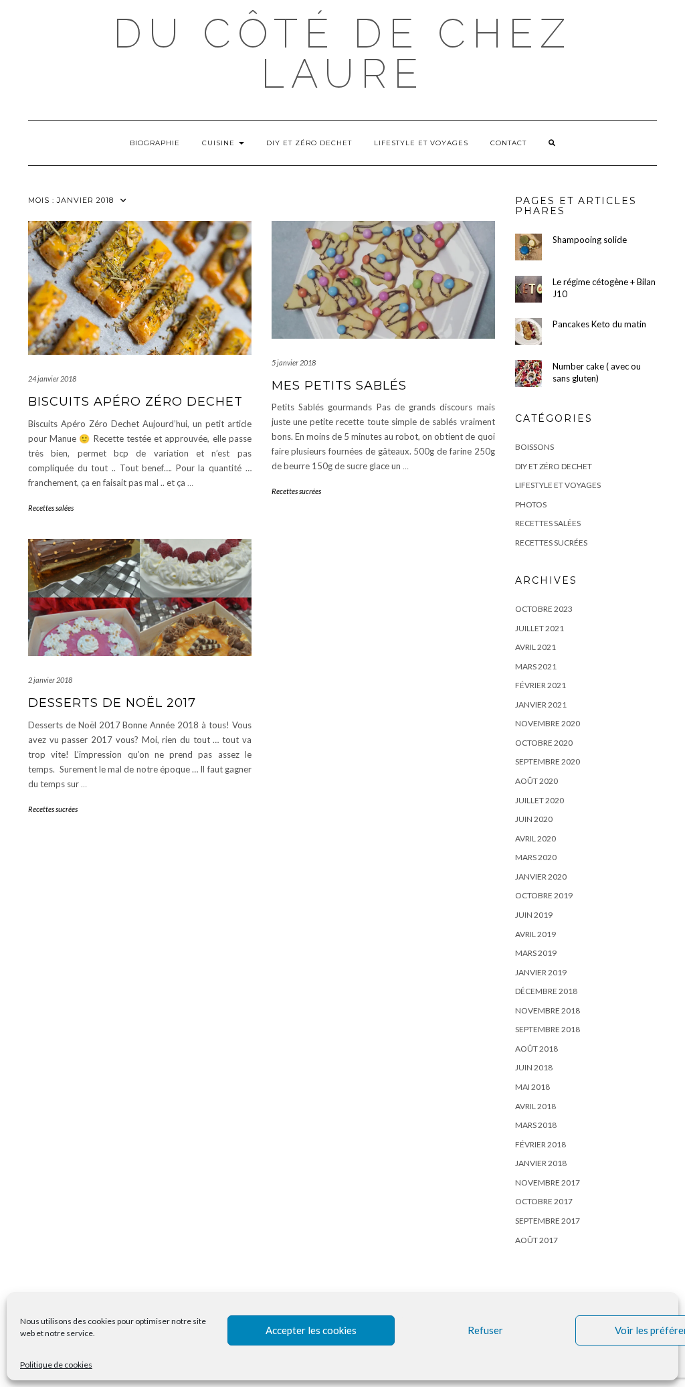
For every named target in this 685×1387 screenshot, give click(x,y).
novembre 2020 (547, 723)
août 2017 (536, 1240)
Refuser (485, 1330)
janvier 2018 (541, 1163)
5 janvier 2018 (294, 362)
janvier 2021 (541, 705)
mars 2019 (536, 953)
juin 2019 (534, 915)
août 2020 (536, 781)
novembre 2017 (547, 1182)
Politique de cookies (56, 1365)
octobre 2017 (544, 1201)
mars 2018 (536, 1125)
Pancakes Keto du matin (599, 324)
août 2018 (536, 1049)
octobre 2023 (544, 609)
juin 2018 (534, 1067)
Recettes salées (51, 507)
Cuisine (219, 143)
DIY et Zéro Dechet (309, 143)
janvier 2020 (541, 877)
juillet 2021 (539, 628)
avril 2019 (535, 934)
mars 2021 (536, 666)
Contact (508, 143)
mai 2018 (532, 1087)
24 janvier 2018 (52, 378)
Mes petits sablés (339, 385)
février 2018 (540, 1144)
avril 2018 (535, 1106)
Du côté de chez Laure (342, 53)
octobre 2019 (544, 895)
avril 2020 (535, 838)
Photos (531, 504)
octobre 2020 (544, 743)
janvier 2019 (541, 972)
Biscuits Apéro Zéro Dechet (135, 401)
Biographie (155, 143)
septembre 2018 (547, 1029)
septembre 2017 (547, 1221)
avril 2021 (535, 647)
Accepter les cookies (311, 1330)
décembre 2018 (546, 991)
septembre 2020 (547, 761)
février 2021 (540, 685)
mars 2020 (536, 857)
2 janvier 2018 (50, 679)
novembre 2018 (547, 1010)
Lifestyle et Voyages (421, 143)
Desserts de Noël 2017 (112, 703)
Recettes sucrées (296, 491)
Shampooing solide (590, 239)
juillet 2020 (539, 800)
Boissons (534, 447)
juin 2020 (534, 819)
